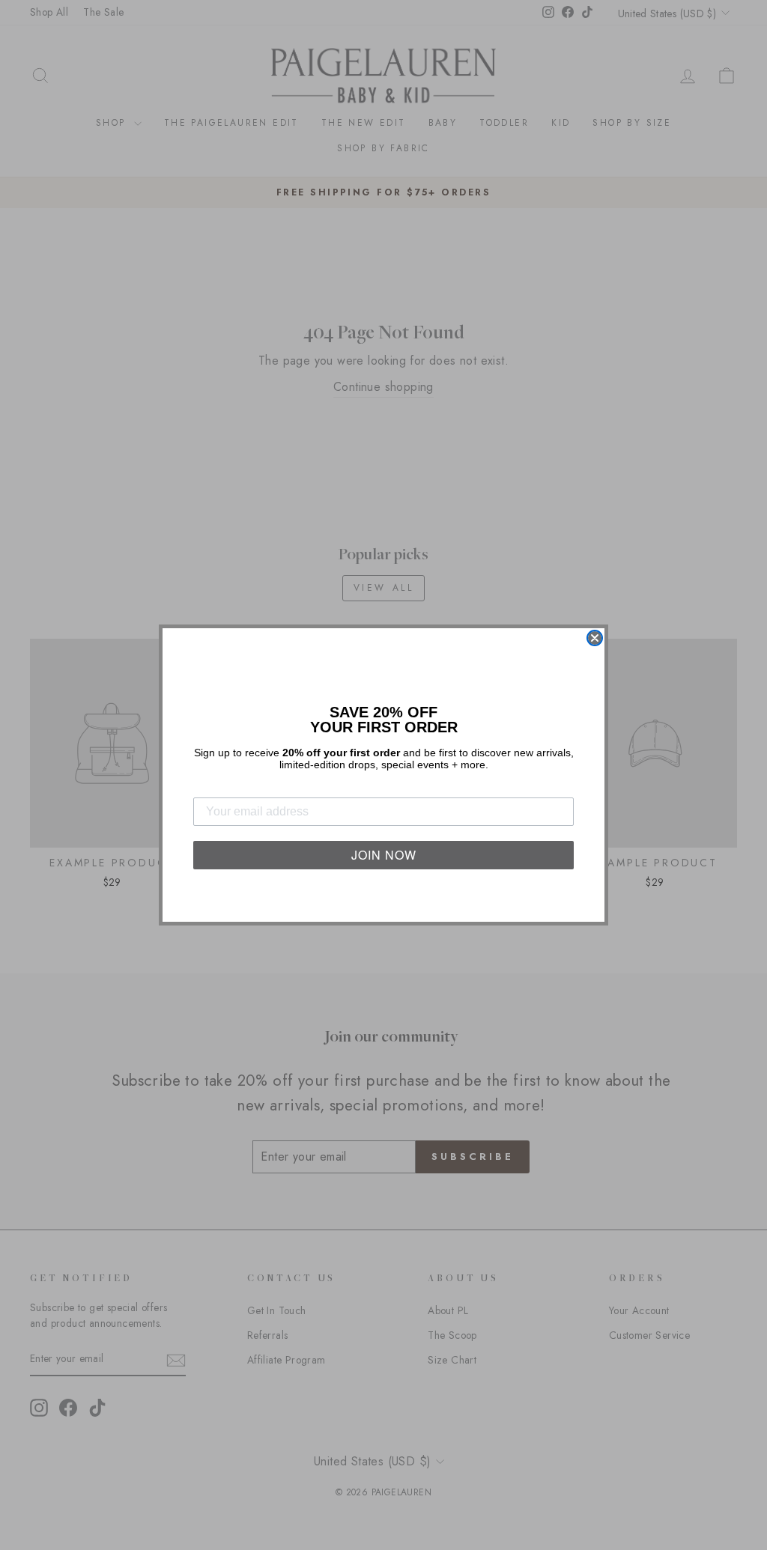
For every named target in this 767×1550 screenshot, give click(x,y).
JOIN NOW (383, 854)
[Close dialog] (594, 637)
